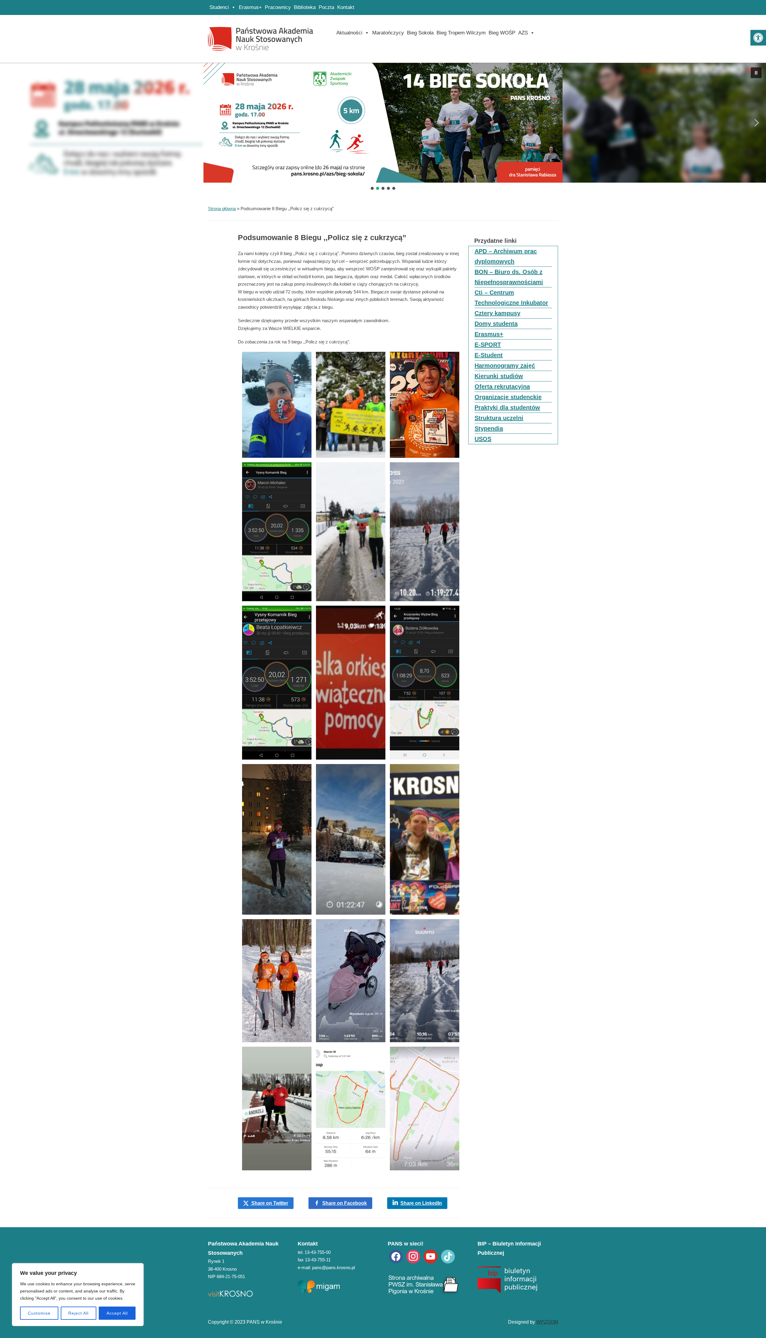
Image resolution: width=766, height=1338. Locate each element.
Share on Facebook (344, 1203)
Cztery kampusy (497, 313)
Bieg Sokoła (420, 33)
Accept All (117, 1313)
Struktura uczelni (499, 418)
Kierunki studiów (499, 376)
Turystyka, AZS (383, 137)
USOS (483, 439)
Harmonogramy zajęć (505, 365)
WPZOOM (547, 1322)
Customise (39, 1313)
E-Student (489, 355)
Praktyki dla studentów (507, 407)
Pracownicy (278, 7)
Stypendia (489, 428)
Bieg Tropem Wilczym (461, 33)
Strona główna (222, 208)
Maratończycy (388, 33)
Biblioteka (305, 7)
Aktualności (349, 33)
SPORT (383, 107)
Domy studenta (496, 323)
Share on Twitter (269, 1203)
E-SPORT (488, 344)
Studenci (219, 7)
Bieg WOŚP (502, 33)
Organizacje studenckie (508, 397)
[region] (78, 1294)
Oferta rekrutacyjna (502, 386)
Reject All (78, 1313)
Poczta (326, 7)
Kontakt (345, 7)
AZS (523, 33)
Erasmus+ (250, 7)
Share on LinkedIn (421, 1203)
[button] (758, 38)
